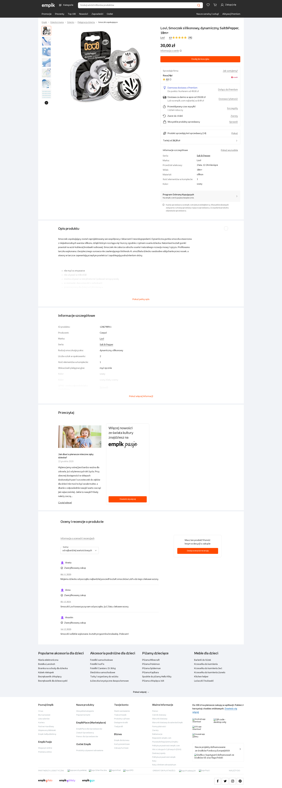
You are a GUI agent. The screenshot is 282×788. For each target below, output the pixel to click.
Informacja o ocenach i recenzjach (77, 538)
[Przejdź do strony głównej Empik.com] (48, 5)
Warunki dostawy (159, 719)
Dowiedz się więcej (128, 499)
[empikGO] (88, 781)
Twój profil (118, 727)
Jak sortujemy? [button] (230, 71)
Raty (154, 761)
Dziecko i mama (57, 22)
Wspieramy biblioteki (47, 730)
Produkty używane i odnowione (89, 751)
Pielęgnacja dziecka (86, 22)
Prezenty (59, 14)
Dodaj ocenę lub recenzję (198, 551)
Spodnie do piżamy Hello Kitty (156, 677)
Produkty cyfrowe (122, 719)
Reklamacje (157, 734)
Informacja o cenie (169, 51)
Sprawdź (233, 122)
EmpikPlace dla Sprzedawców (89, 729)
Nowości (83, 14)
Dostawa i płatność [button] (228, 99)
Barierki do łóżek (202, 660)
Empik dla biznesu (121, 740)
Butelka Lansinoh (46, 664)
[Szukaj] (198, 5)
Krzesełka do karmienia (206, 664)
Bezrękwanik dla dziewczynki (52, 681)
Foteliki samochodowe (101, 660)
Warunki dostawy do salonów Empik (167, 723)
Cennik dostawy (159, 715)
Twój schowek (120, 715)
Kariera (41, 723)
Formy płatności (159, 727)
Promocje (47, 14)
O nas (40, 711)
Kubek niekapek (46, 672)
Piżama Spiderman (151, 668)
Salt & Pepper (203, 156)
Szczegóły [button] (232, 108)
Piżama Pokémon (151, 664)
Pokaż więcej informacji (141, 396)
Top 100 (72, 14)
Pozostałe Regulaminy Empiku (165, 742)
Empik (44, 22)
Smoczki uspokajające (108, 22)
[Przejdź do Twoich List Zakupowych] (208, 5)
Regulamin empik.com (161, 738)
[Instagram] (232, 781)
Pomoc (155, 711)
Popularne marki (83, 715)
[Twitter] (225, 781)
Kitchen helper (201, 677)
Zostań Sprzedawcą (85, 733)
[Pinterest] (240, 781)
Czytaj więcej (65, 503)
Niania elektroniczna (48, 660)
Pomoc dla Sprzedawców (87, 737)
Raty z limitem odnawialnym (164, 765)
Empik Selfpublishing (47, 734)
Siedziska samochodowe (102, 672)
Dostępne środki (121, 723)
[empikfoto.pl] (45, 781)
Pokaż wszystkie (229, 150)
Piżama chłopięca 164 (153, 681)
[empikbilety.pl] (67, 781)
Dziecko (70, 22)
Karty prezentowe (122, 744)
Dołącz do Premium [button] (228, 89)
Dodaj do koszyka (200, 59)
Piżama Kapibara (150, 672)
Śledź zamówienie (122, 711)
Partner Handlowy (46, 727)
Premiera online (45, 752)
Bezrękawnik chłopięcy (50, 677)
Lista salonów (43, 719)
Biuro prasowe (44, 715)
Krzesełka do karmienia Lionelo (209, 672)
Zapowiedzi (97, 14)
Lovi (162, 38)
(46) (190, 37)
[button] (106, 66)
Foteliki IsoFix (97, 664)
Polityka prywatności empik (164, 757)
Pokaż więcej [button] (139, 692)
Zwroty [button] (234, 116)
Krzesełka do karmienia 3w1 (208, 668)
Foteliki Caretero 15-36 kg (103, 668)
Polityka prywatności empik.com (166, 746)
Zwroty (155, 730)
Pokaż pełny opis (141, 299)
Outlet (110, 14)
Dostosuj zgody (158, 753)
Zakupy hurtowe (121, 748)
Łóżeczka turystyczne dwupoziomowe (109, 681)
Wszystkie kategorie (85, 711)
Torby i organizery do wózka (104, 677)
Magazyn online (45, 748)
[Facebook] (217, 781)
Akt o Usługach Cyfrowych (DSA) (166, 750)
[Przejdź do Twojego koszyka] (215, 5)
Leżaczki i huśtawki (204, 681)
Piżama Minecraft (151, 660)
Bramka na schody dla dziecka (53, 668)
